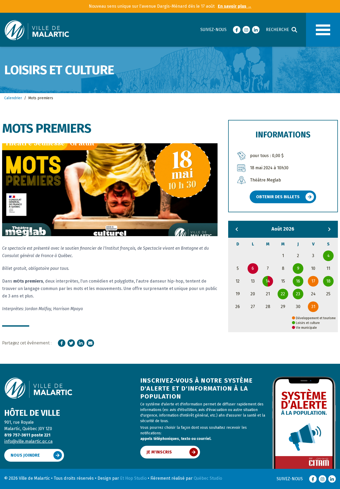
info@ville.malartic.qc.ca (28, 441)
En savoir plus (235, 6)
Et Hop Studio (133, 478)
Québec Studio (208, 478)
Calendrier (13, 98)
